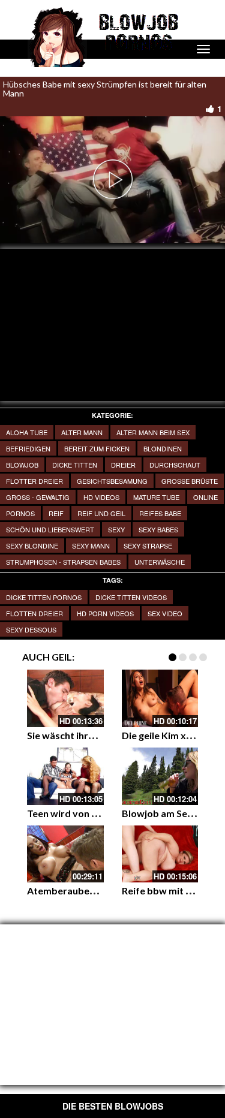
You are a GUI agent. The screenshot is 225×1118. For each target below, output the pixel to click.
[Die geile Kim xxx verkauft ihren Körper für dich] (160, 698)
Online (205, 497)
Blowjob (22, 464)
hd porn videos (105, 613)
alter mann (82, 432)
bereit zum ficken (97, 448)
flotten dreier (34, 613)
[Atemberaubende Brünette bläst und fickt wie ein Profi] (65, 854)
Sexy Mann (91, 545)
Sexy (116, 529)
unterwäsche (159, 561)
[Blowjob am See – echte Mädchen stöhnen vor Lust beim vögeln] (160, 776)
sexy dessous (31, 629)
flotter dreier (34, 481)
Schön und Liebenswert (50, 529)
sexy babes (158, 529)
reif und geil (101, 513)
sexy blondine (32, 545)
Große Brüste (189, 481)
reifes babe (160, 513)
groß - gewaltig (38, 497)
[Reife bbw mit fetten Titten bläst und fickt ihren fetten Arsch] (160, 854)
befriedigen (28, 448)
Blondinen (162, 448)
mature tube (156, 497)
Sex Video (165, 613)
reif (56, 513)
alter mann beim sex (153, 432)
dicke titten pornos (44, 597)
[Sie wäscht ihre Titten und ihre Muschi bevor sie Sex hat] (65, 698)
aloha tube (26, 432)
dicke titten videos (131, 597)
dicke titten (74, 464)
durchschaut (174, 464)
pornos (20, 513)
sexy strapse (148, 545)
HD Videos (101, 497)
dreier (123, 464)
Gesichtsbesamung (112, 481)
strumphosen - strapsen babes (63, 561)
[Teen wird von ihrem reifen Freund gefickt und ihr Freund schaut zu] (65, 776)
